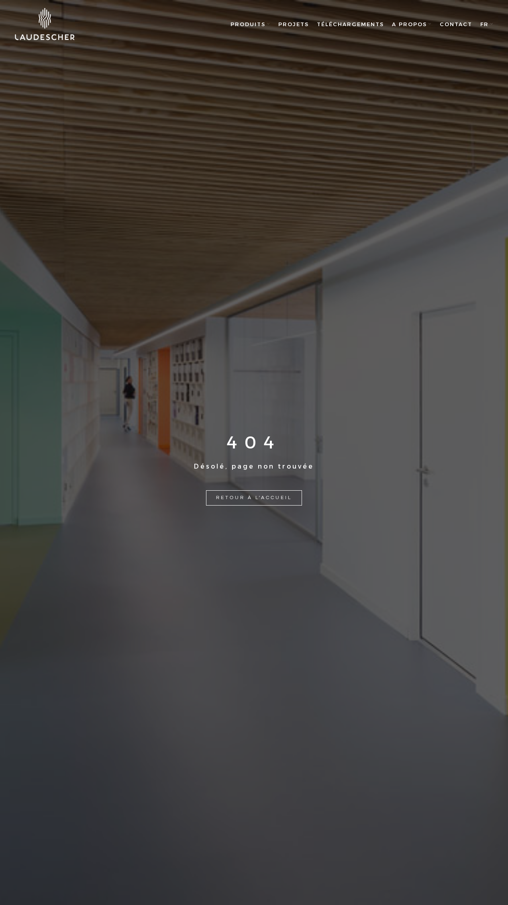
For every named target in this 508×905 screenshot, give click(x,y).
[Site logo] (45, 24)
